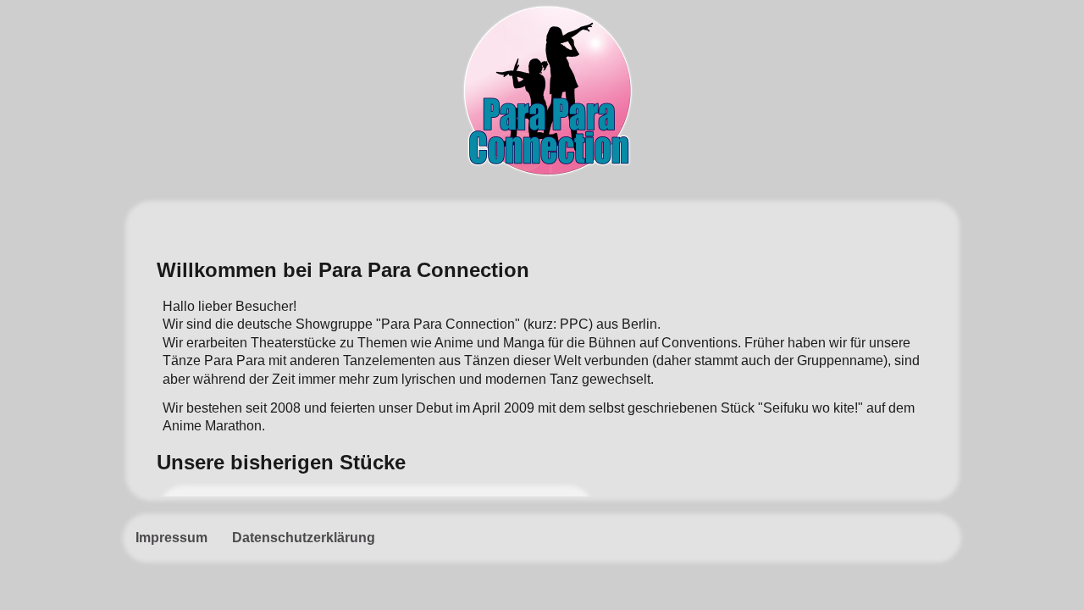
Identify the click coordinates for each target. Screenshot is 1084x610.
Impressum (171, 537)
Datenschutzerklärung (303, 537)
